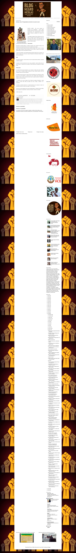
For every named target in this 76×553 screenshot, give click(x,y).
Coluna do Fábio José (50, 29)
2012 (48, 488)
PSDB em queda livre (51, 339)
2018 (48, 306)
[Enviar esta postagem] (29, 95)
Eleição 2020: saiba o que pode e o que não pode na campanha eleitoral (55, 236)
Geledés (48, 504)
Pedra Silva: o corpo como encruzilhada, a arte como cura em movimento (52, 515)
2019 (48, 305)
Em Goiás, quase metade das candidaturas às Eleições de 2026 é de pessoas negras (52, 495)
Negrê (48, 513)
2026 (48, 295)
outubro (49, 317)
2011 (48, 490)
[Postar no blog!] (32, 95)
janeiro (49, 329)
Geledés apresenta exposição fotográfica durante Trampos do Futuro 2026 (52, 506)
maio (49, 324)
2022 (48, 301)
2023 (48, 299)
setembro (49, 318)
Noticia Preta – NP (50, 493)
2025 (48, 297)
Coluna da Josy (49, 34)
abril (49, 325)
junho (49, 322)
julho (49, 321)
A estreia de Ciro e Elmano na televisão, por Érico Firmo (55, 500)
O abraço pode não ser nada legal (53, 345)
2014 (48, 312)
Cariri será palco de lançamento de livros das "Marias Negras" (55, 249)
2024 (48, 298)
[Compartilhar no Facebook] (33, 95)
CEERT (48, 527)
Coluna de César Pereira (51, 27)
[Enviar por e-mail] (31, 95)
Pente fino (49, 360)
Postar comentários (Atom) (23, 133)
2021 (48, 302)
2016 (48, 309)
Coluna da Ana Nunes (50, 28)
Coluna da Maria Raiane (51, 33)
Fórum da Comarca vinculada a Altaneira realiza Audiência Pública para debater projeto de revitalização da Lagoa (55, 232)
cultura (19, 96)
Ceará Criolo (49, 509)
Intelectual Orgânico (50, 522)
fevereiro (49, 328)
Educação (21, 96)
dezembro (50, 314)
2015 (48, 310)
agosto (49, 320)
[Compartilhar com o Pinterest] (34, 95)
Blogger (49, 547)
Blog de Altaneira (50, 498)
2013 (48, 313)
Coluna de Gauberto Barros (51, 32)
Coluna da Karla (49, 26)
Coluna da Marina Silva (51, 35)
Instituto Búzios (50, 518)
